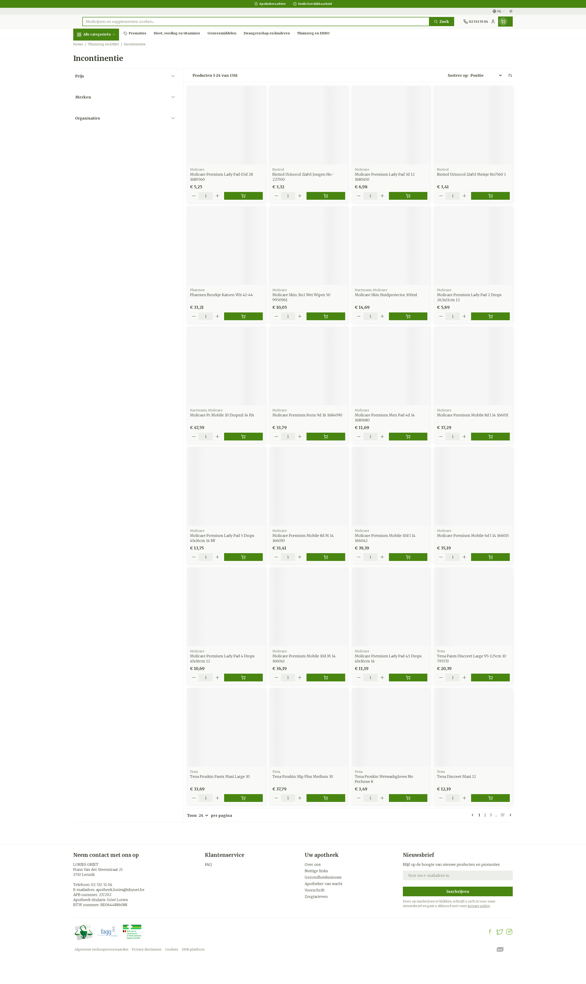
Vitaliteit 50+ (102, 111)
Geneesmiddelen (102, 165)
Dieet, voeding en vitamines (102, 80)
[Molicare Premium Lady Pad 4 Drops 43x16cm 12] (226, 607)
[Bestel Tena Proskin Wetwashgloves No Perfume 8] (408, 798)
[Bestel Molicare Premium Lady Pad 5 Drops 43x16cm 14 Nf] (243, 557)
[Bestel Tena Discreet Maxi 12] (490, 798)
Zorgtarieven (316, 896)
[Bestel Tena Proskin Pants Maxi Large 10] (243, 798)
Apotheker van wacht (323, 883)
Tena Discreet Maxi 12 (456, 776)
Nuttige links (316, 871)
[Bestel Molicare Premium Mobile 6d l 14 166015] (490, 557)
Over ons (313, 864)
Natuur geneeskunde (102, 126)
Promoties (87, 45)
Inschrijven (457, 891)
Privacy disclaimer (147, 949)
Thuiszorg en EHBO (102, 140)
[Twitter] (499, 931)
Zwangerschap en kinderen (102, 96)
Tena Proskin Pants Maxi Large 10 (220, 776)
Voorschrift (315, 890)
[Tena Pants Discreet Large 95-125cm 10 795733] (473, 607)
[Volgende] (509, 815)
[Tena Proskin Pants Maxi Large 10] (226, 727)
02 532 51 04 (101, 884)
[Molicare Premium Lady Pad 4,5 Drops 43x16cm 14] (391, 607)
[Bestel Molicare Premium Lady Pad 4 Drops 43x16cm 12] (243, 677)
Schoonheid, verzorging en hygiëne (102, 61)
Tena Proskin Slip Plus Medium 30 (302, 776)
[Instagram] (509, 931)
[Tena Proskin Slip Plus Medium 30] (309, 727)
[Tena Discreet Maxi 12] (473, 727)
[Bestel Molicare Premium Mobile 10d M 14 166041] (326, 677)
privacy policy (479, 906)
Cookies (171, 949)
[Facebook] (490, 931)
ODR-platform (193, 949)
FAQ (208, 864)
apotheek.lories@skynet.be (120, 889)
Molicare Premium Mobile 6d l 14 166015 (473, 535)
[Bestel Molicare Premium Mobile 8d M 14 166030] (326, 557)
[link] (473, 815)
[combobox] (255, 21)
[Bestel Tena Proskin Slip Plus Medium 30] (326, 798)
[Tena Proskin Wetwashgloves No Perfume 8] (391, 727)
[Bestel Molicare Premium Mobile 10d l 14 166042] (408, 557)
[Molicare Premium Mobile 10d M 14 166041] (309, 607)
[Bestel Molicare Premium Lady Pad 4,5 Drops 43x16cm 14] (408, 677)
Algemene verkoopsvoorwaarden (101, 949)
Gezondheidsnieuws (323, 877)
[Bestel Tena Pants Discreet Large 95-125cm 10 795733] (490, 677)
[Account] (493, 21)
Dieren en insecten (102, 152)
